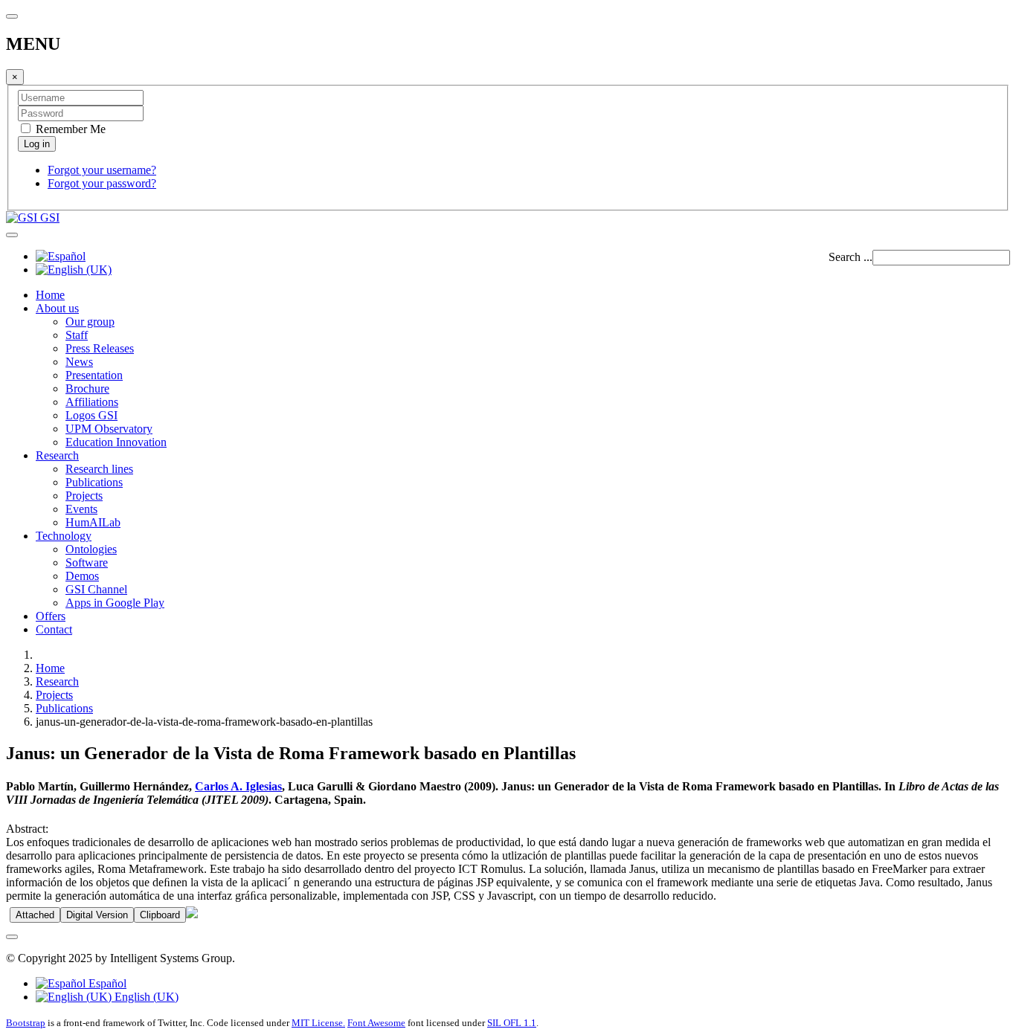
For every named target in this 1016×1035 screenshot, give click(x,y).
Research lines (99, 468)
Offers (50, 616)
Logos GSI (91, 415)
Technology (63, 535)
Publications (94, 482)
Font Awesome (376, 1022)
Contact (54, 629)
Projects (84, 495)
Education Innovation (116, 442)
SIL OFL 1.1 (511, 1022)
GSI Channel (96, 589)
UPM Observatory (108, 428)
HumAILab (92, 522)
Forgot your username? (102, 170)
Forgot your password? (102, 183)
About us (57, 308)
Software (86, 562)
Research (57, 455)
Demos (82, 576)
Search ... (850, 257)
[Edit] (192, 914)
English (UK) (145, 996)
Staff (76, 335)
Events (81, 509)
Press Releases (99, 348)
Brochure (87, 388)
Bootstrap (25, 1022)
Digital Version (97, 914)
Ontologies (91, 549)
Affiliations (91, 402)
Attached (35, 914)
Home (50, 294)
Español (106, 983)
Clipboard (160, 914)
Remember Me (69, 129)
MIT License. (318, 1022)
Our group (90, 321)
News (79, 361)
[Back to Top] (12, 937)
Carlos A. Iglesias (238, 786)
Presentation (94, 375)
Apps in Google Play (114, 602)
